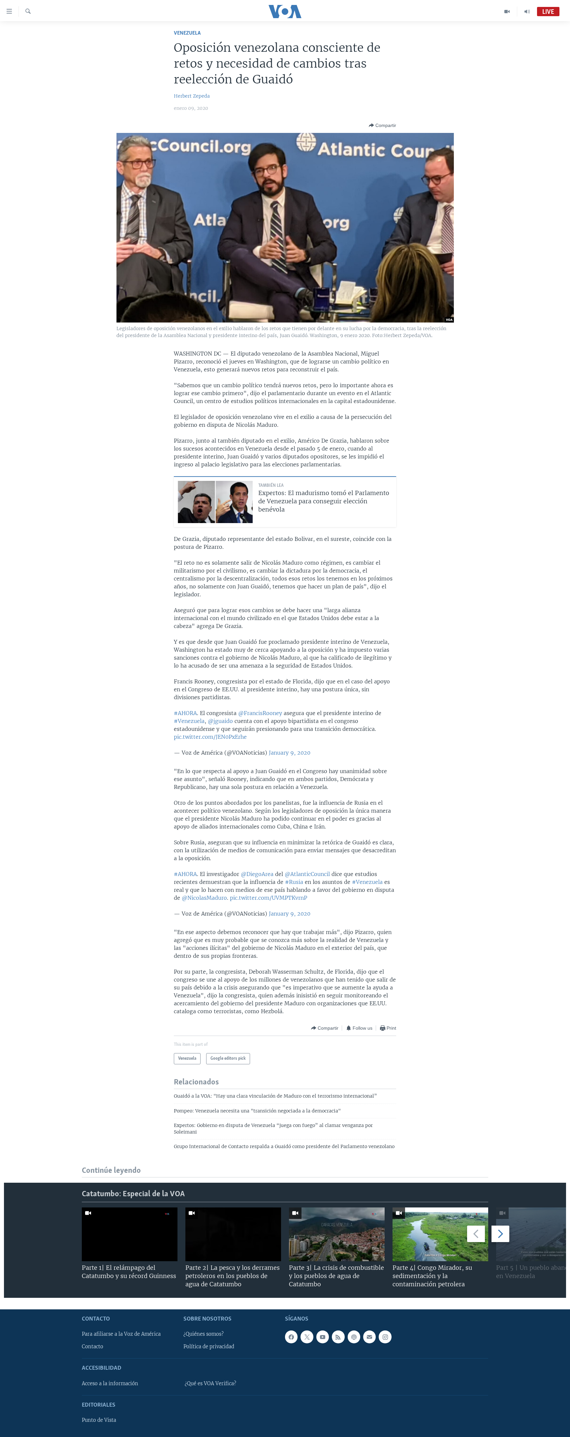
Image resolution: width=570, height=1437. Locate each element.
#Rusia (294, 882)
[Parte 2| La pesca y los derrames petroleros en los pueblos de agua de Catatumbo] (233, 1234)
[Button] (382, 125)
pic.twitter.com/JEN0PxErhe (210, 737)
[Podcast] (354, 1336)
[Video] (507, 11)
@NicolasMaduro (204, 897)
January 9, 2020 (289, 752)
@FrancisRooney (260, 713)
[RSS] (338, 1336)
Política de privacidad (208, 1347)
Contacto (92, 1347)
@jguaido (220, 721)
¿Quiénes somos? (203, 1334)
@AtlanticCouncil (307, 874)
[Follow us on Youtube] (322, 1336)
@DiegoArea (257, 874)
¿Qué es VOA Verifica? (210, 1384)
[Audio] (527, 11)
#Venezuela (189, 721)
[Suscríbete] (369, 1336)
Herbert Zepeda (192, 96)
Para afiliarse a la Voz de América (121, 1334)
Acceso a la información (110, 1384)
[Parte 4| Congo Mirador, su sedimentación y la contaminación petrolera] (440, 1234)
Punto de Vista (99, 1420)
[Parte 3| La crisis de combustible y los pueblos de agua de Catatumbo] (337, 1234)
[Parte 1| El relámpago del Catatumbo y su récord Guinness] (129, 1234)
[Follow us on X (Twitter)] (307, 1336)
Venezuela (187, 33)
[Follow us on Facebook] (291, 1336)
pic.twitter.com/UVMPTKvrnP (268, 897)
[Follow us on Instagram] (385, 1336)
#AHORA (185, 713)
